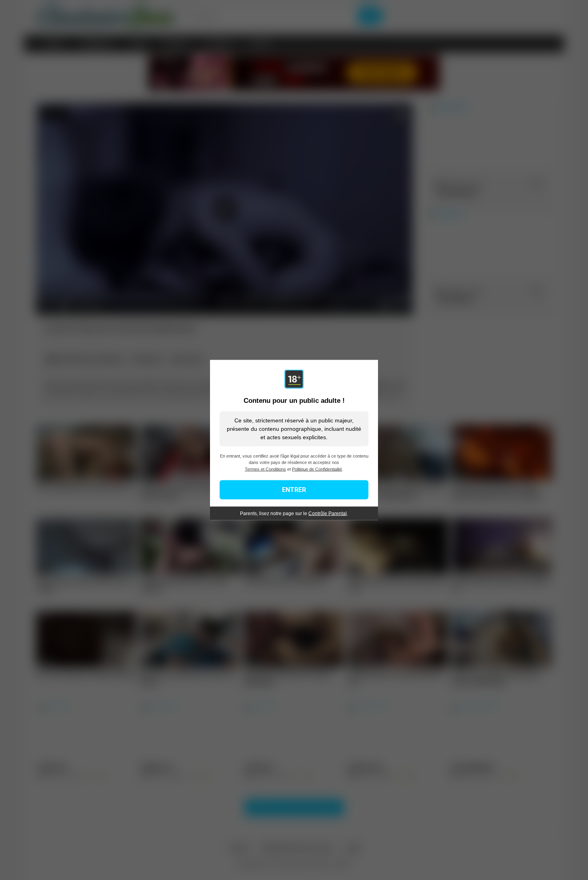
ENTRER (294, 490)
